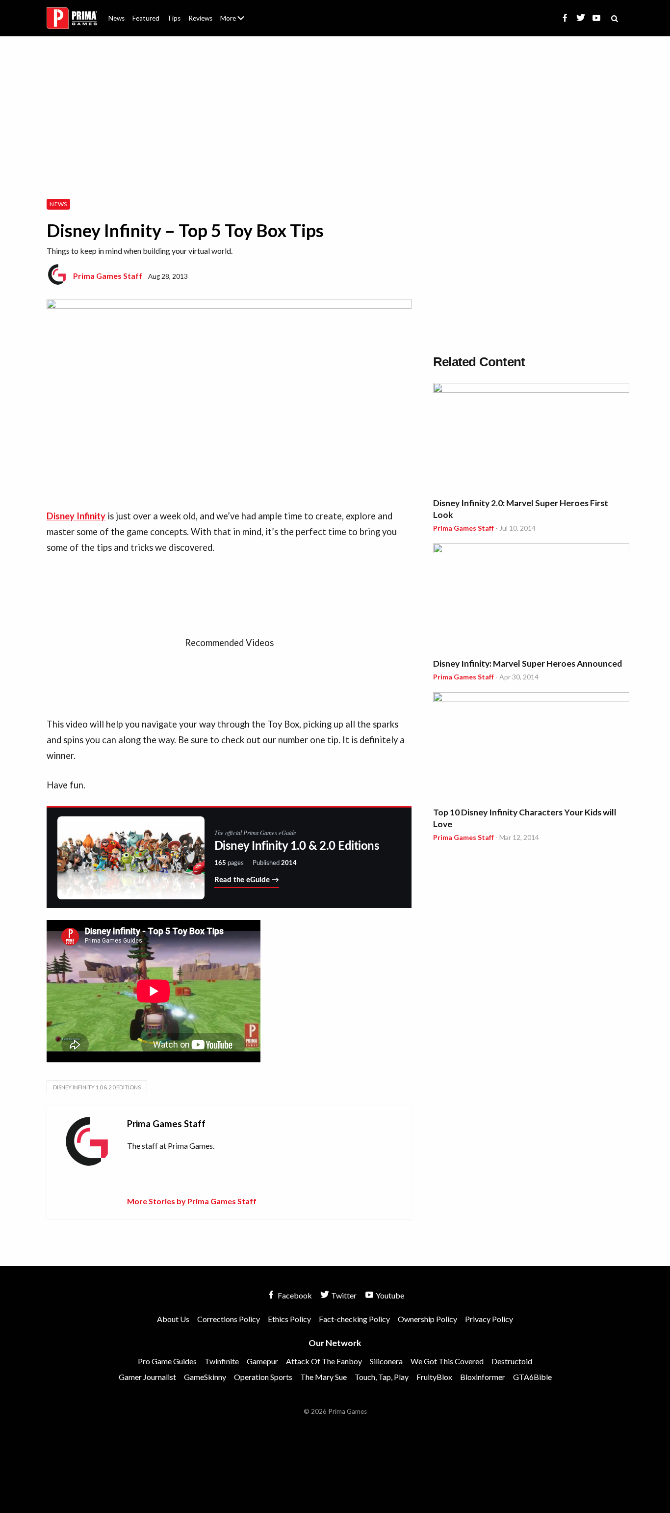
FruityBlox (434, 1376)
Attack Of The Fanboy (324, 1361)
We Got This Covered (447, 1361)
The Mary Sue (323, 1376)
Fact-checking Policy (354, 1319)
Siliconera (386, 1361)
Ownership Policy (427, 1319)
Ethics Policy (289, 1319)
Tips (173, 18)
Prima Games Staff (107, 275)
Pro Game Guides (167, 1361)
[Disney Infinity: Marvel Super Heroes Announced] (531, 598)
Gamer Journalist (147, 1376)
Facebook (294, 1295)
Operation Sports (263, 1376)
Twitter (343, 1295)
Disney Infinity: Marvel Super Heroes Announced (527, 663)
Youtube (389, 1295)
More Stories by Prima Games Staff (192, 1201)
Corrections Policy (228, 1319)
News (116, 18)
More (238, 22)
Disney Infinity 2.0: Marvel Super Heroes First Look (520, 509)
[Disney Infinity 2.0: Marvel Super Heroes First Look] (531, 438)
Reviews (200, 18)
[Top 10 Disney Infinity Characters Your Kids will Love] (531, 747)
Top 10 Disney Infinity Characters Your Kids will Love (525, 818)
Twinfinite (222, 1361)
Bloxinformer (482, 1376)
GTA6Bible (532, 1376)
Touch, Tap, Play (382, 1376)
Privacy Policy (489, 1319)
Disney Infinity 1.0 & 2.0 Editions (97, 1087)
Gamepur (262, 1361)
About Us (234, 12)
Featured (145, 18)
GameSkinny (205, 1376)
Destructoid (511, 1361)
